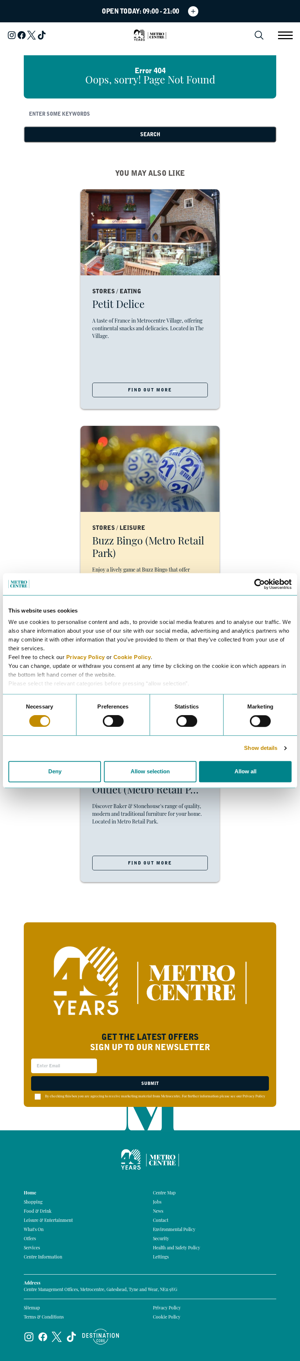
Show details (260, 748)
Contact (160, 1221)
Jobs (157, 1202)
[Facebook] (22, 35)
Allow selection (150, 771)
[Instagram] (11, 35)
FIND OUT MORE (150, 390)
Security (161, 1239)
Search (150, 134)
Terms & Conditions (44, 1317)
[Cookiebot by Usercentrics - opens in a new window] (260, 584)
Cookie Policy (132, 657)
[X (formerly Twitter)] (31, 35)
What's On (34, 1230)
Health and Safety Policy (176, 1248)
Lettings (161, 1257)
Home (30, 1193)
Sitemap (32, 1308)
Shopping (33, 1202)
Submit (150, 1083)
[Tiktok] (41, 35)
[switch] (113, 721)
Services (32, 1248)
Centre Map (164, 1193)
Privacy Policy (85, 657)
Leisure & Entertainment (48, 1221)
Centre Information (43, 1257)
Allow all (245, 771)
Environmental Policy (174, 1230)
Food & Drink (38, 1211)
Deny (54, 771)
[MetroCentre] (150, 35)
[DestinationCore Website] (100, 1337)
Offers (30, 1239)
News (158, 1211)
